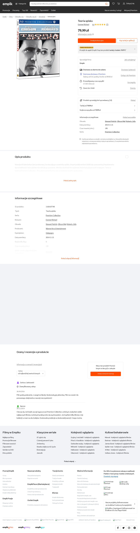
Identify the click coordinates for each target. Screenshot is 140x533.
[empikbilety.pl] (24, 527)
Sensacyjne (51, 16)
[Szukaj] (106, 4)
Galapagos (50, 233)
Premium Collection (112, 132)
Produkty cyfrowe (58, 481)
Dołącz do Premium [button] (128, 75)
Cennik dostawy (82, 478)
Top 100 (25, 10)
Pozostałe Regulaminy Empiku (86, 498)
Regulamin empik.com (84, 495)
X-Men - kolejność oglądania (115, 450)
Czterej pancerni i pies (45, 440)
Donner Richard (83, 24)
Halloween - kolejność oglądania (82, 450)
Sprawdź (49, 252)
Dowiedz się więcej (111, 476)
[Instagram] (129, 527)
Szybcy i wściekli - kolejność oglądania (85, 437)
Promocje (6, 10)
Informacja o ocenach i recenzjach (29, 364)
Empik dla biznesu (58, 497)
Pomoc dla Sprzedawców (35, 494)
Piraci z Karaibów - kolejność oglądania (85, 440)
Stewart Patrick (110, 121)
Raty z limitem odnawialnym (86, 515)
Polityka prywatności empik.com (87, 501)
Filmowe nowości (9, 444)
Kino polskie (7, 453)
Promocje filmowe (9, 440)
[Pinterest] (134, 527)
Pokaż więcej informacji (70, 258)
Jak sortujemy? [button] (130, 60)
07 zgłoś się (41, 437)
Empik (5, 16)
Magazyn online (8, 503)
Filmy (11, 16)
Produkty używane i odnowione (37, 505)
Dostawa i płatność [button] (128, 70)
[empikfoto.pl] (8, 527)
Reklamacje (81, 493)
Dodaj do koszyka (96, 40)
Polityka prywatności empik (85, 510)
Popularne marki (32, 478)
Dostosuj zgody (82, 507)
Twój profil (55, 487)
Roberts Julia (131, 121)
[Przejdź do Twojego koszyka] (119, 3)
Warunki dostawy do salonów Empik (88, 484)
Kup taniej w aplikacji (127, 40)
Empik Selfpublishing (9, 493)
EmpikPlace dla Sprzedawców (37, 489)
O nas (4, 475)
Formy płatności (82, 487)
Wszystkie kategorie (33, 475)
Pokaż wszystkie (129, 117)
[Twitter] (123, 527)
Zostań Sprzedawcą (33, 492)
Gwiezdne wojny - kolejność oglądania (85, 444)
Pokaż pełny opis (70, 181)
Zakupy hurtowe (57, 503)
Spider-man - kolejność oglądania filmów (120, 447)
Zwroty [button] (133, 88)
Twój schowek (56, 478)
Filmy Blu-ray (19, 16)
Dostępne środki (57, 484)
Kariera (5, 484)
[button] (38, 49)
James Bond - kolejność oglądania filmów (120, 444)
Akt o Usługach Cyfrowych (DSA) (88, 504)
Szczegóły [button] (132, 82)
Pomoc (79, 475)
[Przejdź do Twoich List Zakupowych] (113, 3)
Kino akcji (42, 16)
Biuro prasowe (7, 478)
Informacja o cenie (85, 34)
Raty (78, 513)
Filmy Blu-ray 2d (31, 16)
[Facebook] (117, 527)
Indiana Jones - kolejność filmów (117, 453)
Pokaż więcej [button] (69, 461)
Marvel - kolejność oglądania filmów (118, 437)
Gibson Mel (121, 121)
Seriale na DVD (8, 450)
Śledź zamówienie (58, 475)
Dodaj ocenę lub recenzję (106, 374)
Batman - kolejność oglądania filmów (118, 440)
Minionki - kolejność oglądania (82, 447)
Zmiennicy (41, 444)
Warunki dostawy (82, 481)
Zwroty (79, 490)
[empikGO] (40, 527)
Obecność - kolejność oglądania (82, 453)
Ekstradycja (41, 450)
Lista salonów (7, 481)
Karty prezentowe (58, 500)
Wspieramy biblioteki (9, 490)
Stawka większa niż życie (46, 447)
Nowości (34, 10)
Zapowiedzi (44, 10)
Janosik (40, 453)
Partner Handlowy (8, 487)
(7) (107, 24)
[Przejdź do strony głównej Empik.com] (7, 4)
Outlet (53, 10)
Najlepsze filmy (8, 437)
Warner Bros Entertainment (56, 229)
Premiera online (8, 506)
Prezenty (16, 10)
